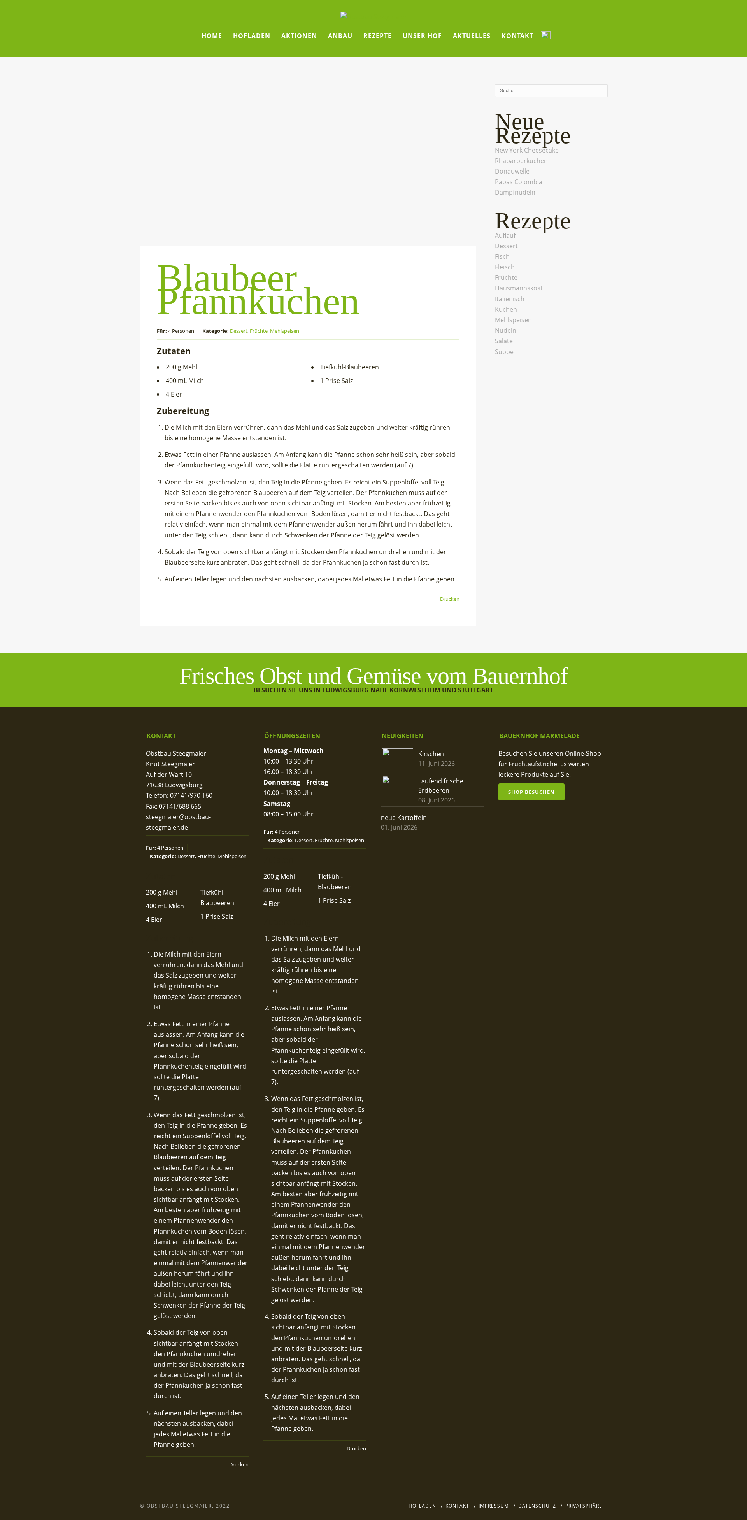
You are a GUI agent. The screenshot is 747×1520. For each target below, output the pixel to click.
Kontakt (517, 36)
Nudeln (505, 330)
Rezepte (377, 36)
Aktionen (299, 36)
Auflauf (505, 235)
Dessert (238, 330)
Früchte (259, 330)
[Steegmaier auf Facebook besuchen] (546, 36)
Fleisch (505, 267)
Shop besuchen (531, 791)
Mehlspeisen (284, 330)
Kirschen (431, 753)
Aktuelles (472, 36)
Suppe (504, 352)
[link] (527, 150)
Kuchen (506, 309)
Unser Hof (422, 36)
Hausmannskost (519, 288)
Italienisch (509, 299)
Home (212, 36)
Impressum (494, 1505)
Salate (504, 341)
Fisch (502, 256)
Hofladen (251, 36)
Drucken (449, 598)
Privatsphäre (583, 1505)
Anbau (340, 36)
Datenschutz (537, 1505)
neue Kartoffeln (404, 817)
